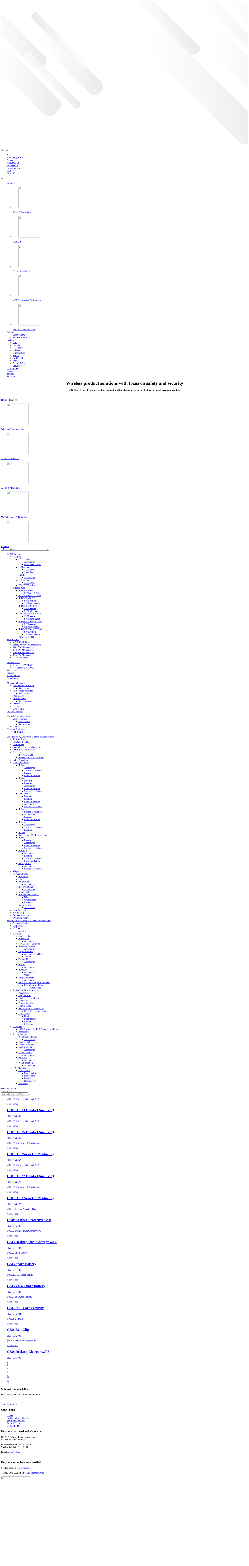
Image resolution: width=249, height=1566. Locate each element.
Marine (16, 355)
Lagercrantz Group (35, 1473)
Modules (28, 780)
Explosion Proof (25, 951)
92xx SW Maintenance (23, 647)
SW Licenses (30, 600)
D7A (26, 897)
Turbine (27, 956)
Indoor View (24, 881)
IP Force (22, 809)
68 (8, 1378)
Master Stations (25, 1052)
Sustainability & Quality (18, 1418)
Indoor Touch (24, 905)
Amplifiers (17, 1026)
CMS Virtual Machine (23, 690)
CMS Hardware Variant (23, 685)
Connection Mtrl (25, 1003)
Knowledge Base (15, 157)
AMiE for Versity (21, 657)
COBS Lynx (18, 696)
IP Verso (22, 778)
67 (8, 1375)
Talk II (21, 575)
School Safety (19, 363)
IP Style (22, 765)
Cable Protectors (20, 760)
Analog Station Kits (27, 1042)
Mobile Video (24, 892)
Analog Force (24, 863)
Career (10, 160)
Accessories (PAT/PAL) (23, 667)
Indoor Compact (25, 887)
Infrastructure (19, 353)
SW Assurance (25, 724)
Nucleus (16, 706)
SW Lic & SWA (31, 593)
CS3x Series (24, 559)
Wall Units (12, 670)
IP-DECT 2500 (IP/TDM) (30, 621)
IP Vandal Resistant (27, 946)
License (27, 773)
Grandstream (30, 900)
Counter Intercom (21, 915)
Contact (10, 371)
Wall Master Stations (27, 1037)
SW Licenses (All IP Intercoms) (32, 835)
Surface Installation (33, 770)
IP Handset (23, 876)
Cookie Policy (13, 1426)
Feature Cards (24, 1006)
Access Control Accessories (31, 757)
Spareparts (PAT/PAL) (23, 665)
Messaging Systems (16, 683)
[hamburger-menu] (2, 178)
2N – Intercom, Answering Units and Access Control (31, 736)
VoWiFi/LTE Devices (22, 642)
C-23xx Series (24, 580)
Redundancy (30, 1021)
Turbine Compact (26, 1044)
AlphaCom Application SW (31, 1008)
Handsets (17, 556)
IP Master (22, 969)
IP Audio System (20, 918)
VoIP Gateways (20, 719)
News (9, 155)
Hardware (23, 1083)
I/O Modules (18, 709)
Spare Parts (29, 572)
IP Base (21, 822)
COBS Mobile (19, 698)
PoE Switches (19, 732)
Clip (20, 879)
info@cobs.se (14, 1452)
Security (16, 366)
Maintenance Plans (32, 564)
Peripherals (18, 925)
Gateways (23, 1000)
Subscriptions (24, 701)
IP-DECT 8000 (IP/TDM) (30, 629)
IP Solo (21, 837)
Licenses (28, 783)
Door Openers (19, 910)
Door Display (24, 936)
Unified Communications (18, 716)
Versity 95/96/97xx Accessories (27, 644)
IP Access (17, 752)
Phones (16, 726)
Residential (18, 358)
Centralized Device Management (28, 747)
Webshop (11, 376)
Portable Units (13, 662)
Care (15, 342)
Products (11, 183)
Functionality (30, 1019)
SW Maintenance (32, 603)
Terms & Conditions (16, 1420)
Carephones (12, 678)
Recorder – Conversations (36, 1011)
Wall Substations (26, 1063)
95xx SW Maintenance (23, 650)
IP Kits (21, 964)
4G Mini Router (20, 739)
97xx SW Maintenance (23, 655)
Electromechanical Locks (24, 749)
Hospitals (17, 345)
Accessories (29, 562)
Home (4, 400)
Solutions (11, 332)
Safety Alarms (19, 335)
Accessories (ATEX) (33, 954)
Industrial (22, 1057)
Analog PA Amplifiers (28, 998)
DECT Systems (14, 554)
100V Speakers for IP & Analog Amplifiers (38, 1029)
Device (27, 1016)
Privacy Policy (13, 1423)
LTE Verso (23, 793)
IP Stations (17, 933)
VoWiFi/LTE (13, 639)
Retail (15, 360)
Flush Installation (32, 775)
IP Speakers (23, 938)
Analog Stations (20, 1034)
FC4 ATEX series (26, 585)
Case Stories (12, 368)
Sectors (10, 340)
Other (26, 975)
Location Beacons (15, 711)
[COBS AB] (4, 150)
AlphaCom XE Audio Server (26, 990)
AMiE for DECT (26, 637)
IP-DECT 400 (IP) (26, 598)
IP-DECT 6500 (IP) (27, 606)
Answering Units (20, 874)
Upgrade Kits (24, 995)
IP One (21, 832)
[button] (29, 1094)
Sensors (10, 673)
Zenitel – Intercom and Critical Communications (29, 920)
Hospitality (18, 347)
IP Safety (22, 850)
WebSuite (17, 703)
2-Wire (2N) (18, 912)
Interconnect (29, 1024)
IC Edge (16, 928)
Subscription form (9, 1404)
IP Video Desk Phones (28, 894)
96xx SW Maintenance (23, 652)
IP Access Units (25, 755)
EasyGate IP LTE (21, 742)
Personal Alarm (20, 337)
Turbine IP (23, 959)
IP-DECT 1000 (25, 590)
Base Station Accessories (29, 595)
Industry (16, 350)
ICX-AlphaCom (20, 1068)
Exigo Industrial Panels (34, 985)
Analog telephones (26, 1047)
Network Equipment (16, 729)
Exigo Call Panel (26, 977)
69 (8, 1381)
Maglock (17, 871)
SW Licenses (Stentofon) (29, 944)
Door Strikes (18, 744)
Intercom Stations (21, 762)
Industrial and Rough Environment (34, 982)
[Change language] (11, 173)
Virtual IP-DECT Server (29, 613)
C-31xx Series (24, 567)
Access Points (13, 675)
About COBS (13, 163)
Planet (27, 902)
